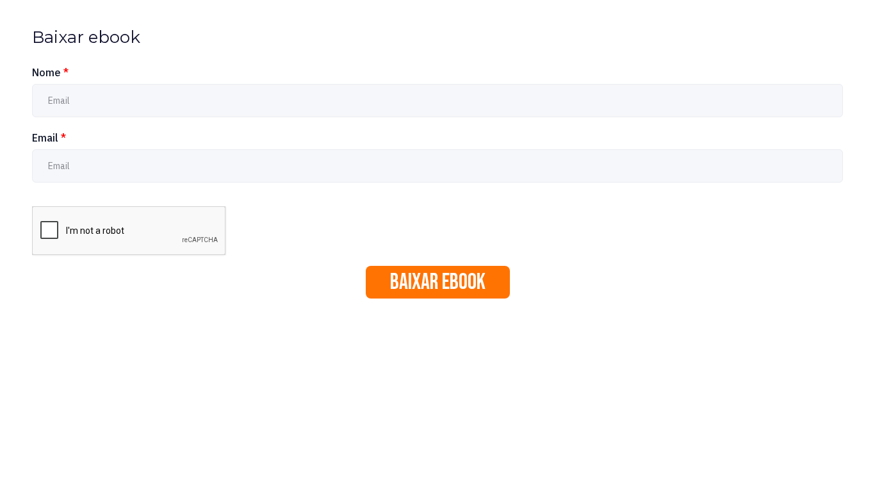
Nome (50, 72)
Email (49, 137)
